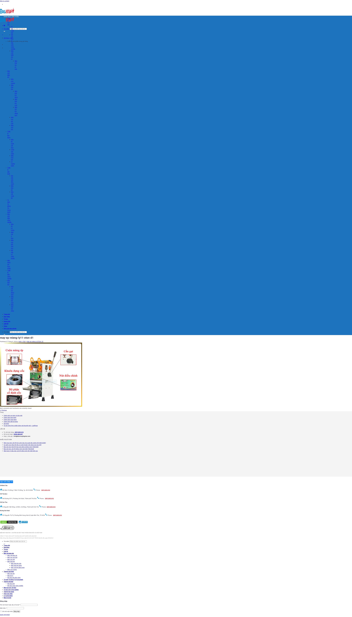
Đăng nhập (16, 611)
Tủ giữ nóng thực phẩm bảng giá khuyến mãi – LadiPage (21, 425)
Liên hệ (6, 551)
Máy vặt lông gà (12, 555)
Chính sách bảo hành (10, 417)
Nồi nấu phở (12, 37)
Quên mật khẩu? (5, 614)
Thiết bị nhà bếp (8, 581)
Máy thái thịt (12, 87)
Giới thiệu (6, 547)
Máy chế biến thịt (9, 553)
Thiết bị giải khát (9, 571)
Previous (3, 410)
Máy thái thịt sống (16, 565)
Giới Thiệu (7, 316)
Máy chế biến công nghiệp (9, 218)
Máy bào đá (12, 188)
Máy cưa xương (13, 81)
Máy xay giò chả (12, 557)
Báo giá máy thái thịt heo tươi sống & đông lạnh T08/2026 (21, 447)
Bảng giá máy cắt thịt (10, 328)
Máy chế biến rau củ (12, 55)
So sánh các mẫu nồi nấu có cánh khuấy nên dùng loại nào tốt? (22, 445)
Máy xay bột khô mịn (12, 244)
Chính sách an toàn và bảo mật (13, 415)
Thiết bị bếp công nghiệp (9, 274)
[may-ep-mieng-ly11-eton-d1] (41, 406)
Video (5, 326)
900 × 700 (22, 341)
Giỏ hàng (6, 423)
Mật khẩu (3, 608)
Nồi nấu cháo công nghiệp (15, 585)
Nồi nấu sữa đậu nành (12, 180)
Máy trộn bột (12, 157)
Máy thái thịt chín (16, 563)
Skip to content (4, 1)
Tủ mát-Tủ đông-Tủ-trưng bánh (9, 206)
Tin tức (6, 319)
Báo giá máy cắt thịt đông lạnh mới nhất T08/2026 (19, 449)
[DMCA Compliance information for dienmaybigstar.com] (7, 529)
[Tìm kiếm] (4, 31)
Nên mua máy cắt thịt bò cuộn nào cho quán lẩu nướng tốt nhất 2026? (25, 443)
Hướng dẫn (7, 321)
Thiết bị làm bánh (9, 591)
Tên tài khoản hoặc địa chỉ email (10, 605)
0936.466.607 (18, 434)
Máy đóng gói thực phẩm (9, 264)
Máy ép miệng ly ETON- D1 (35, 341)
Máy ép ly (10, 575)
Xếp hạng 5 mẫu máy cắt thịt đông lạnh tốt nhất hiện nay (21, 451)
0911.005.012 (19, 432)
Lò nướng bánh (13, 163)
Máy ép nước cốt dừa (12, 143)
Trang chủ (7, 314)
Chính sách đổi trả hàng (11, 421)
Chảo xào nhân (12, 151)
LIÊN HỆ (6, 324)
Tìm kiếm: (6, 29)
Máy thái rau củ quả (16, 65)
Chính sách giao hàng (10, 419)
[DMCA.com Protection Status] (9, 523)
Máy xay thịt (12, 127)
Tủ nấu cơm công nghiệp (13, 45)
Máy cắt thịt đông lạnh (16, 111)
